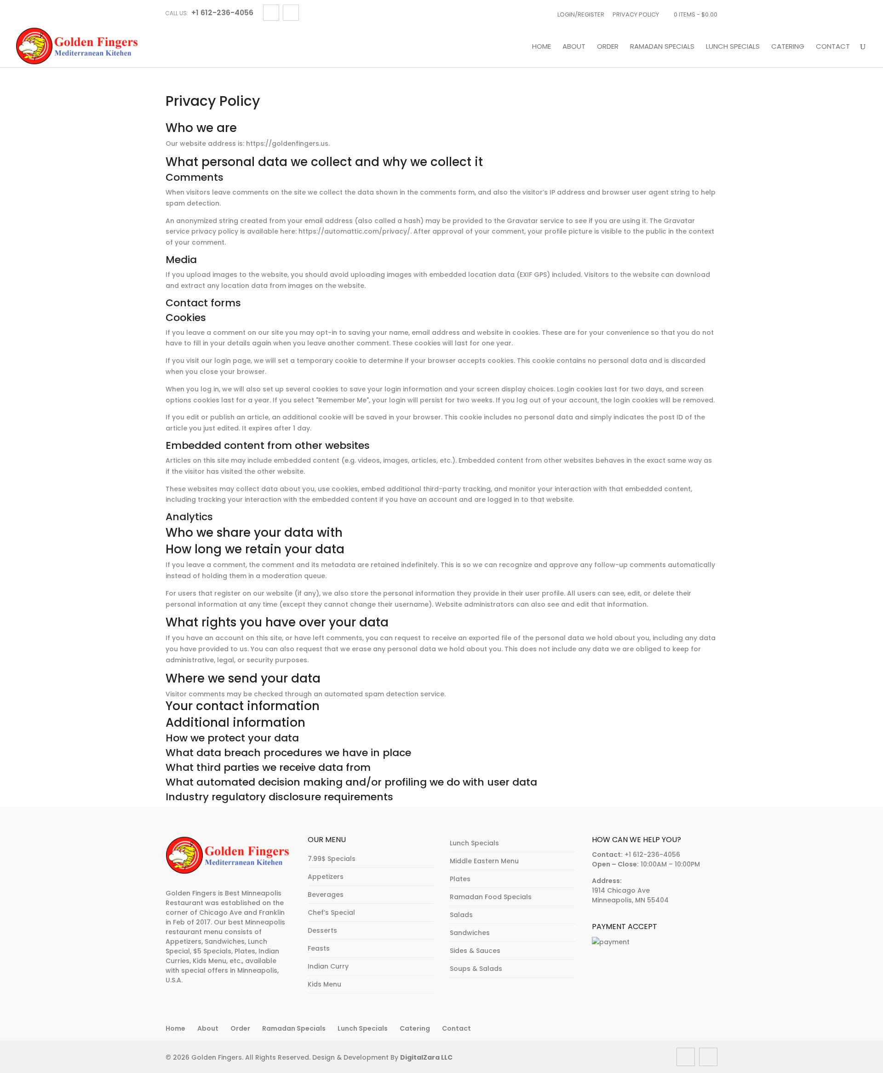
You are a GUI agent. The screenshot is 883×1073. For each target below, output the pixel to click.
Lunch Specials (733, 47)
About (573, 47)
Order (608, 47)
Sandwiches (470, 932)
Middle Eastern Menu (484, 861)
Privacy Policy (636, 14)
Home (541, 47)
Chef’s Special (331, 912)
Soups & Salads (476, 968)
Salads (461, 914)
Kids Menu (324, 984)
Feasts (319, 948)
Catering (787, 47)
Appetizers (326, 876)
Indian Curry (328, 966)
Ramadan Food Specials (491, 896)
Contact (833, 47)
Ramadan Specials (662, 47)
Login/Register (580, 14)
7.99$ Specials (331, 858)
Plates (460, 879)
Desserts (322, 930)
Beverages (326, 894)
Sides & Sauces (475, 950)
